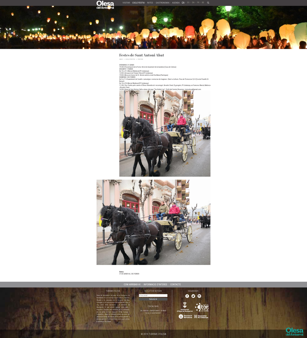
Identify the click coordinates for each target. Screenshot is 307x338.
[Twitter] (193, 296)
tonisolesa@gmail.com (193, 89)
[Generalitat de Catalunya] (202, 317)
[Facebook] (187, 296)
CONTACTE (175, 284)
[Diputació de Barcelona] (185, 317)
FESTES (140, 59)
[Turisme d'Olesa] (105, 4)
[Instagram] (199, 296)
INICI (121, 59)
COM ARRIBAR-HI (132, 284)
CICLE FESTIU (130, 59)
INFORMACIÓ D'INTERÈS (155, 284)
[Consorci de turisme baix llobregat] (202, 307)
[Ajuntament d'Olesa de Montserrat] (185, 307)
